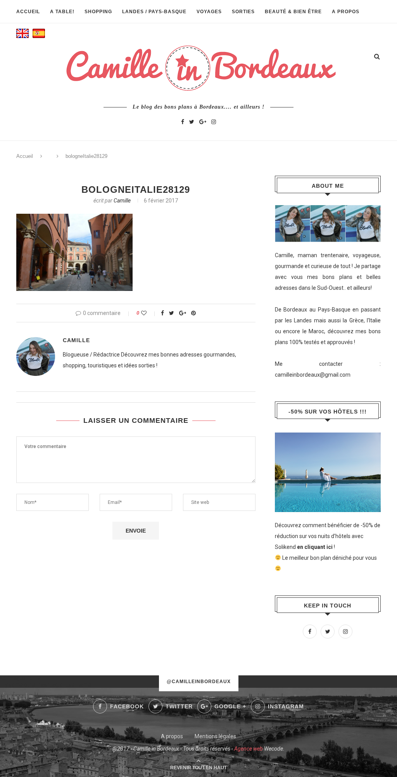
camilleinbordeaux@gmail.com (312, 375)
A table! (62, 11)
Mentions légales (215, 736)
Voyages (209, 11)
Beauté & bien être (293, 11)
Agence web (248, 749)
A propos (345, 11)
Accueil (28, 11)
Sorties (243, 11)
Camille (122, 200)
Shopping (98, 11)
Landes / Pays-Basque (154, 11)
